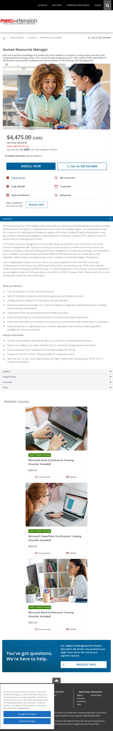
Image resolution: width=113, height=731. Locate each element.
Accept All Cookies (27, 714)
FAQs (5, 387)
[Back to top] (56, 691)
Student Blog (96, 695)
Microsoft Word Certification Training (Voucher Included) (51, 614)
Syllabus (6, 371)
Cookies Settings (27, 721)
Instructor (7, 382)
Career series (18, 177)
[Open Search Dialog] (107, 5)
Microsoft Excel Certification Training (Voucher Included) (51, 462)
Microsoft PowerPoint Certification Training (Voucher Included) (54, 538)
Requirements (9, 376)
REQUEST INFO (36, 204)
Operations (32, 37)
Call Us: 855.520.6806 (99, 37)
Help (79, 704)
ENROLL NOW (31, 166)
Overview (7, 218)
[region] (27, 706)
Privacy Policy (93, 724)
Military (80, 695)
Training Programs (16, 37)
